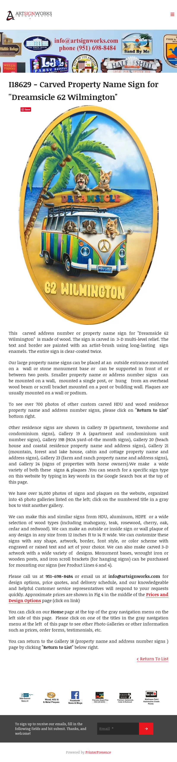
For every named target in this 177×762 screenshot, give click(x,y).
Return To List (154, 659)
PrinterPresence (98, 752)
